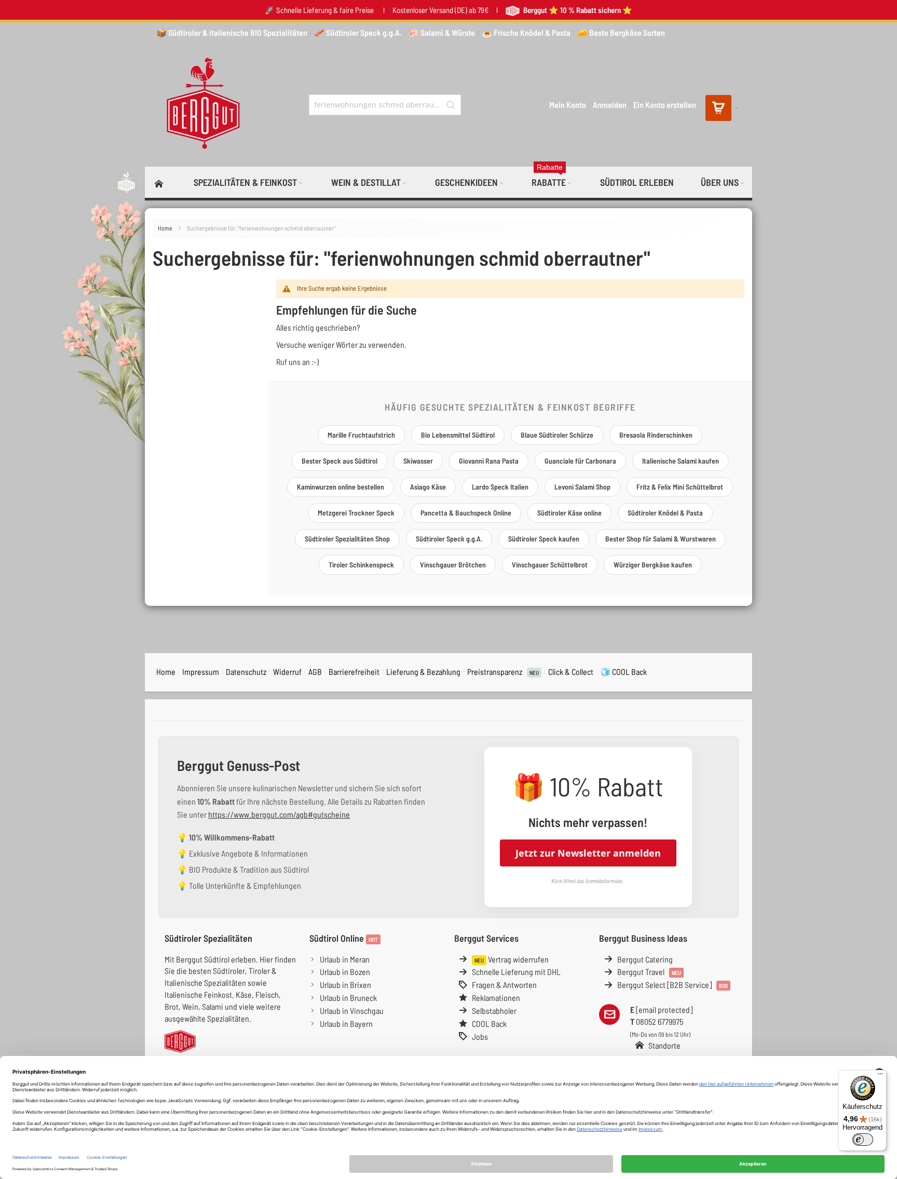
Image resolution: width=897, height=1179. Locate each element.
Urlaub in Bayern (346, 1023)
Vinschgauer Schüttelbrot (550, 564)
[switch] (862, 1139)
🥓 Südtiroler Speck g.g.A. (358, 32)
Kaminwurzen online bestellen (340, 486)
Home (165, 228)
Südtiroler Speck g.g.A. (449, 538)
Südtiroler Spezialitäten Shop (347, 538)
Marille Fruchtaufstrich (361, 434)
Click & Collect (570, 671)
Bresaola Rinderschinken (655, 434)
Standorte (664, 1045)
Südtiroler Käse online (569, 512)
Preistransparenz (503, 671)
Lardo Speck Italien (500, 486)
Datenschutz (246, 671)
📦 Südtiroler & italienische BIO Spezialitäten (231, 32)
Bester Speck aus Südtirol (339, 460)
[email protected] (664, 1009)
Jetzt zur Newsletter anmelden (588, 853)
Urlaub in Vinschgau (352, 1010)
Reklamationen (496, 997)
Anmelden (610, 105)
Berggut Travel (649, 972)
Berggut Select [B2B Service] (672, 985)
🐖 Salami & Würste (442, 32)
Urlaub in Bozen (345, 972)
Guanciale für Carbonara (580, 460)
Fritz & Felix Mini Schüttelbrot (679, 486)
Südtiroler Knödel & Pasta (665, 512)
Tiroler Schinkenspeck (361, 564)
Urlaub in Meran (345, 959)
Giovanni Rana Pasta (489, 460)
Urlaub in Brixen (345, 985)
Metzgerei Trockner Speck (356, 512)
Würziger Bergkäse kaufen (653, 564)
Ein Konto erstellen (664, 105)
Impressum (200, 671)
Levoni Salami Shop (582, 486)
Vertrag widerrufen (511, 959)
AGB (315, 671)
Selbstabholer (494, 1010)
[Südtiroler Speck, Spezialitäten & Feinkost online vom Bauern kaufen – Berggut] (198, 104)
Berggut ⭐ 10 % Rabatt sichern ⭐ (577, 10)
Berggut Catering (645, 959)
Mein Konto (567, 105)
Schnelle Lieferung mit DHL (516, 972)
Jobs (480, 1036)
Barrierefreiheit (354, 671)
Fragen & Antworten (504, 985)
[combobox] (385, 104)
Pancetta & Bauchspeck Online (465, 512)
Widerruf (287, 671)
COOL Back (489, 1023)
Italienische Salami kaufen (680, 460)
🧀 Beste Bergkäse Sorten (621, 32)
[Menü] (880, 1076)
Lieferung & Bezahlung (423, 671)
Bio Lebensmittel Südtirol (458, 434)
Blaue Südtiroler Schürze (557, 434)
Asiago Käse (428, 486)
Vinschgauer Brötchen (453, 564)
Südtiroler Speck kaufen (543, 538)
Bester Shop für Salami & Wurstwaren (660, 538)
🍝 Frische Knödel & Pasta (526, 32)
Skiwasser (418, 460)
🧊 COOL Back (623, 671)
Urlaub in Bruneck (348, 997)
